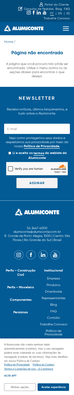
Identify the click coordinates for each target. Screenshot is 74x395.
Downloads (53, 291)
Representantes (53, 298)
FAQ (67, 9)
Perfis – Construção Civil (21, 272)
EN (60, 13)
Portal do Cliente (57, 4)
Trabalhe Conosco (57, 18)
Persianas (20, 312)
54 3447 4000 (37, 228)
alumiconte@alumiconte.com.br (37, 232)
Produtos (53, 285)
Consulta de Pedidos (39, 9)
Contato (53, 318)
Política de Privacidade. (42, 146)
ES (68, 13)
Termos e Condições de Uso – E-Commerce (28, 369)
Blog (59, 9)
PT (52, 13)
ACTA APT (10, 375)
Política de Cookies (43, 364)
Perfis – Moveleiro (20, 287)
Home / (10, 42)
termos (39, 153)
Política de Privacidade (53, 332)
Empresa (53, 278)
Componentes (20, 300)
